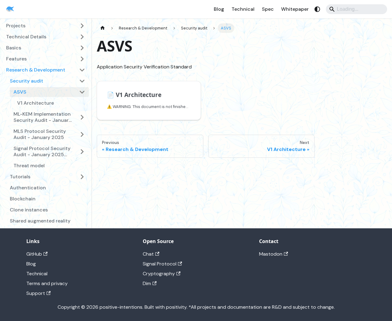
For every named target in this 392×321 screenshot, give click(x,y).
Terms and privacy (47, 283)
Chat (148, 254)
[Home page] (102, 28)
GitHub (34, 254)
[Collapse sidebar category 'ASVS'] (82, 92)
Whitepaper (295, 9)
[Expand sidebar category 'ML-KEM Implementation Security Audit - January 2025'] (82, 117)
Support (35, 293)
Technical (243, 9)
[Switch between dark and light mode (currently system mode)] (317, 9)
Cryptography (159, 273)
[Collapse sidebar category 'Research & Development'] (82, 70)
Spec (268, 9)
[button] (47, 81)
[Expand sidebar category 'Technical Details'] (82, 37)
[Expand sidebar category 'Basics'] (82, 48)
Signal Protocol (159, 264)
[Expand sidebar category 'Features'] (82, 59)
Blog (219, 9)
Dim (147, 283)
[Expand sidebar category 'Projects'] (82, 26)
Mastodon (270, 254)
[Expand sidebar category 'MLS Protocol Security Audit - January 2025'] (82, 134)
